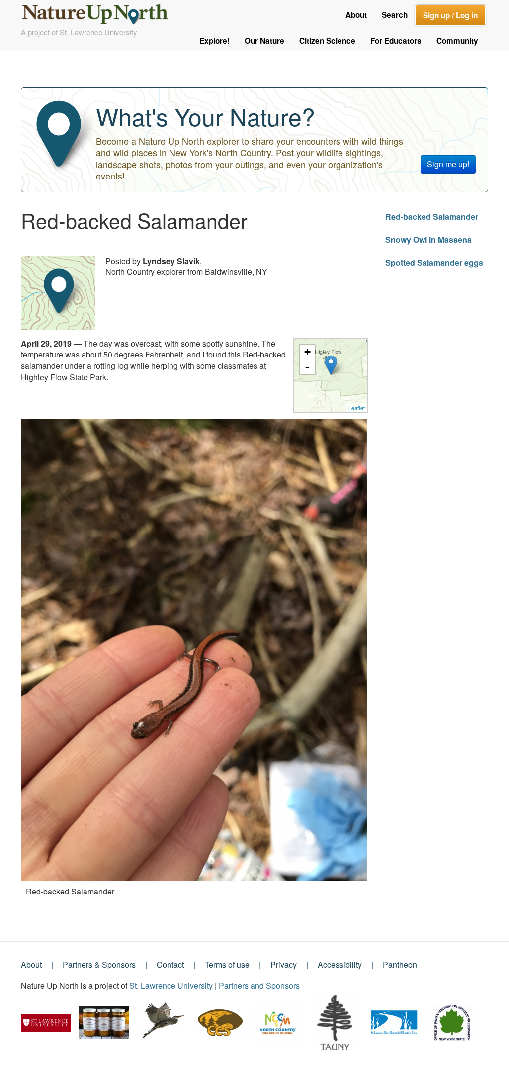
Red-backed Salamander (431, 216)
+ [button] (307, 352)
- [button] (307, 367)
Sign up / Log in (450, 15)
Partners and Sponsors (259, 985)
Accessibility (340, 964)
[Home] (99, 11)
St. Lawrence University (171, 985)
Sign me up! (448, 164)
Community (457, 40)
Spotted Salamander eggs (434, 262)
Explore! (214, 40)
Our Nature (264, 40)
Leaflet (356, 408)
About (356, 14)
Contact (170, 964)
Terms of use (227, 964)
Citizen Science (327, 40)
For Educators (396, 40)
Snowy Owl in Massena (428, 239)
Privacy (283, 964)
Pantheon (400, 964)
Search (395, 14)
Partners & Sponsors (99, 964)
